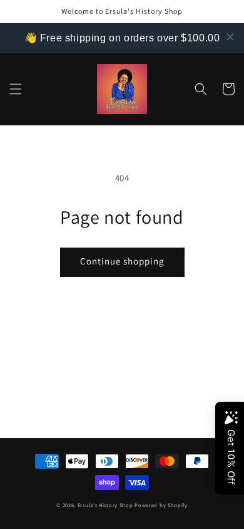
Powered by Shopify (161, 504)
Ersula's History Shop (105, 504)
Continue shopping (122, 261)
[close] (230, 37)
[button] (15, 89)
